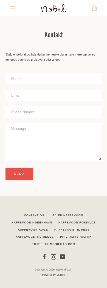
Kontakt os (34, 215)
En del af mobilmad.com (53, 244)
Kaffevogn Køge (33, 229)
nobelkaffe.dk (64, 269)
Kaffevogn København (32, 222)
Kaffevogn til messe (35, 236)
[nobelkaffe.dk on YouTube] (62, 256)
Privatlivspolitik (76, 236)
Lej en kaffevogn (67, 215)
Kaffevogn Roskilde (77, 222)
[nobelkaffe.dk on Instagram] (53, 256)
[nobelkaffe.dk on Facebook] (44, 256)
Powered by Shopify (53, 275)
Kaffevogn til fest (71, 229)
